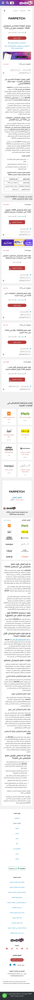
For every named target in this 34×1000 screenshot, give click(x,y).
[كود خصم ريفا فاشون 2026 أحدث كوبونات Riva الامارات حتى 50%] (9, 550)
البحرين (17, 833)
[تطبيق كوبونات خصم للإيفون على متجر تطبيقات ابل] (10, 965)
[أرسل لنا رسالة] (4, 995)
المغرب (17, 859)
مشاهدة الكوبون (17, 222)
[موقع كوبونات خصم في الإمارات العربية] (29, 11)
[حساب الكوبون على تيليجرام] (7, 948)
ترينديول (9, 473)
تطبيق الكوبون (17, 955)
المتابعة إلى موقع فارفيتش (17, 42)
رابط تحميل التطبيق (17, 960)
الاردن (17, 854)
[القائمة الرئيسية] (3, 3)
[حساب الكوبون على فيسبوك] (17, 948)
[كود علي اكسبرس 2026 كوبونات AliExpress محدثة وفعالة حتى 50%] (25, 557)
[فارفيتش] (17, 18)
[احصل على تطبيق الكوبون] (17, 56)
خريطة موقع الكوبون (17, 897)
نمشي (9, 455)
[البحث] (7, 3)
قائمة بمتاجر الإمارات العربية (17, 882)
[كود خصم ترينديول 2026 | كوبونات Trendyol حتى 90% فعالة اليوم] (9, 466)
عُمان (17, 838)
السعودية (17, 818)
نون (25, 438)
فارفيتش (15, 11)
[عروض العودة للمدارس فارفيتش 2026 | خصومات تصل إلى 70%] (17, 495)
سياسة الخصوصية (17, 907)
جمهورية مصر (17, 849)
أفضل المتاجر (26, 520)
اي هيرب (25, 420)
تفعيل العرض (17, 38)
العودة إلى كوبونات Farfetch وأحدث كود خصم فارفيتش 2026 (16, 47)
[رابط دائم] (30, 229)
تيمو (9, 422)
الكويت (17, 828)
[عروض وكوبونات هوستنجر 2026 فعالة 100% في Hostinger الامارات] (25, 448)
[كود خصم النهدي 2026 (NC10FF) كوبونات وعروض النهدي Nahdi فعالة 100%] (25, 550)
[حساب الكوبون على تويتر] (22, 948)
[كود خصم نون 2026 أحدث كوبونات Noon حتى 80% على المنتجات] (25, 431)
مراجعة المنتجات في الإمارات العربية (17, 928)
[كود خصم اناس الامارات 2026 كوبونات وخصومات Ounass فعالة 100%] (25, 466)
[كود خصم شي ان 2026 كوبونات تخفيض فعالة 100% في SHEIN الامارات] (9, 557)
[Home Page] (26, 3)
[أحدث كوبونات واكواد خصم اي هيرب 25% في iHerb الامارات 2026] (25, 413)
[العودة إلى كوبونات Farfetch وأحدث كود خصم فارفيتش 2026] (5, 11)
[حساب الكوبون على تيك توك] (12, 948)
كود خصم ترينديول (17, 918)
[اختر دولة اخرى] (12, 3)
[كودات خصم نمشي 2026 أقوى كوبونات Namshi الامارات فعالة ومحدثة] (9, 448)
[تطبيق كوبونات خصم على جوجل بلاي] (14, 965)
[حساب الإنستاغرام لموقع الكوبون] (27, 948)
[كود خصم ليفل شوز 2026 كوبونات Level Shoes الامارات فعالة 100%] (9, 431)
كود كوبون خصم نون (17, 923)
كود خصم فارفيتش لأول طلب (20, 640)
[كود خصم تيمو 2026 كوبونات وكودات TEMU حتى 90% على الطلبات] (9, 413)
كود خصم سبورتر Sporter (17, 933)
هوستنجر (25, 457)
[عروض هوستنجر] (17, 243)
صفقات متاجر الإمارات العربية (17, 887)
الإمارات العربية (17, 823)
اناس (25, 475)
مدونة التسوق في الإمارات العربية (17, 892)
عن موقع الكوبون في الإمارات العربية (17, 902)
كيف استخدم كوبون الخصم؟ (17, 912)
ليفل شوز (9, 440)
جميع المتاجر (23, 11)
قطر (17, 843)
